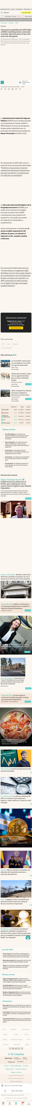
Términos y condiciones (16, 1081)
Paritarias (5, 1044)
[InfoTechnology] (20, 1062)
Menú (3, 1104)
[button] (28, 938)
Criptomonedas (25, 1029)
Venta (22, 406)
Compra (28, 406)
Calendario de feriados (17, 1039)
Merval (26, 1034)
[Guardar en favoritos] (2, 82)
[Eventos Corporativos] (17, 1058)
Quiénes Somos (9, 1069)
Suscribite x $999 (26, 12)
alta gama (15, 344)
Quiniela (4, 1039)
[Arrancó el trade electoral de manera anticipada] (16, 758)
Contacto (6, 1065)
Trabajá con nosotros (16, 1072)
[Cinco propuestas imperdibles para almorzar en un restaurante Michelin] (16, 726)
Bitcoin (5, 1034)
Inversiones (17, 1044)
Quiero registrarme (16, 328)
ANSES (27, 1044)
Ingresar (28, 1104)
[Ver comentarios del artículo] (20, 89)
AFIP (16, 23)
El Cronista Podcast (7, 348)
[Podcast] (11, 1062)
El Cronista (4, 23)
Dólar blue (19, 9)
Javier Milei (27, 9)
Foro (22, 1104)
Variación (13, 406)
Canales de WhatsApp (15, 1065)
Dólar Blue (13, 1029)
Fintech (16, 1034)
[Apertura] (8, 1058)
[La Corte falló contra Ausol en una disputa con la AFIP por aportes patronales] (5, 363)
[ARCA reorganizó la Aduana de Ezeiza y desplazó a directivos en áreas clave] (5, 393)
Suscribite (25, 1065)
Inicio (16, 1104)
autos (8, 344)
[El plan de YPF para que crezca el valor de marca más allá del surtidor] (16, 635)
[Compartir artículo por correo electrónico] (16, 89)
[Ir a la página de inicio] (2, 12)
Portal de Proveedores (21, 1069)
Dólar (13, 9)
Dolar (10, 1104)
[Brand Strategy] (25, 1058)
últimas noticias (5, 9)
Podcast (11, 23)
